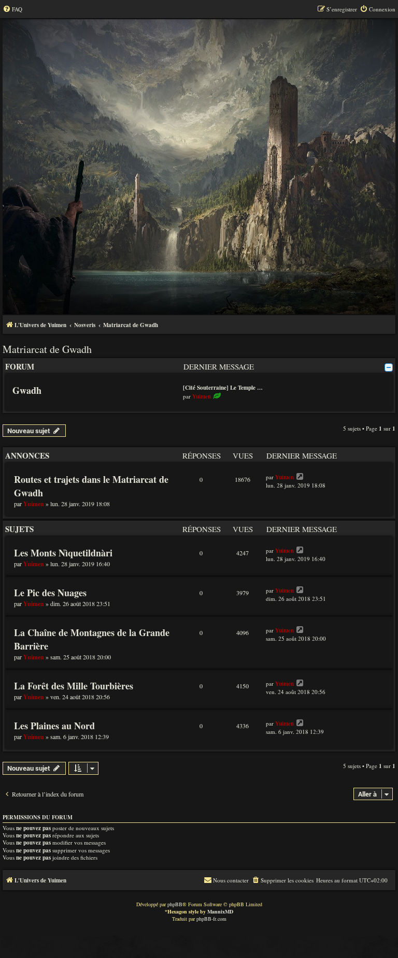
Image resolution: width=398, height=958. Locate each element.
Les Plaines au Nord (54, 725)
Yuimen (201, 396)
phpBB (174, 904)
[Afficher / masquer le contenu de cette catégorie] (389, 367)
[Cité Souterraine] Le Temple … (223, 388)
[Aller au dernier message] (300, 477)
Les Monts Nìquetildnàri (63, 552)
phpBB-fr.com (211, 918)
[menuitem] (12, 9)
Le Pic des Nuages (50, 592)
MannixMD (220, 911)
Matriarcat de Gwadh (47, 349)
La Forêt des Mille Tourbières (73, 685)
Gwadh (26, 390)
